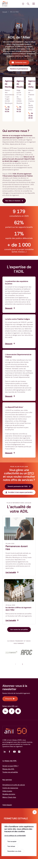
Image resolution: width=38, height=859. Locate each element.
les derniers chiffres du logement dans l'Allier (18, 608)
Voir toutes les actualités (19, 629)
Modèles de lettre (8, 794)
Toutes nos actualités (10, 772)
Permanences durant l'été (17, 548)
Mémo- (9, 797)
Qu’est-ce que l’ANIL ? (10, 766)
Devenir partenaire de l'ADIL (18, 486)
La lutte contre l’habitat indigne (17, 319)
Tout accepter (11, 841)
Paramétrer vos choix (14, 851)
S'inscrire (8, 699)
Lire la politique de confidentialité (15, 836)
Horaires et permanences (19, 69)
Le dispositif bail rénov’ (14, 407)
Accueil (4, 12)
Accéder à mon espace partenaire (20, 492)
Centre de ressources (10, 788)
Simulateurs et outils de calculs (13, 785)
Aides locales (7, 791)
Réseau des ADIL (8, 769)
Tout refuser (11, 846)
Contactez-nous (20, 62)
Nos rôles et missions (12, 201)
